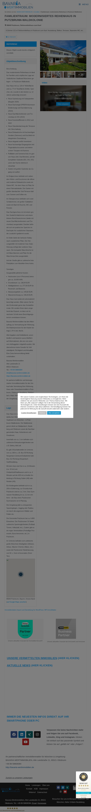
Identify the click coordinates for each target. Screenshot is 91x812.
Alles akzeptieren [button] (54, 413)
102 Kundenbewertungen (83, 793)
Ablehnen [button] (42, 413)
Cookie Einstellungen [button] (28, 413)
